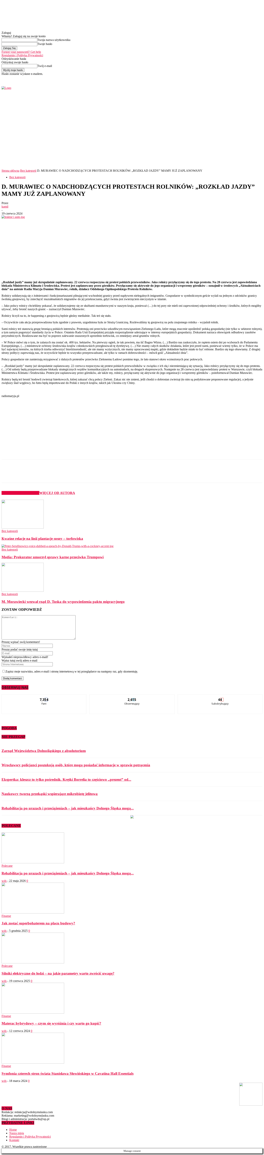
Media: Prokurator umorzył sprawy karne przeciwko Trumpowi (53, 557)
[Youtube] (221, 78)
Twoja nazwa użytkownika (53, 39)
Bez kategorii (28, 170)
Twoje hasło (44, 44)
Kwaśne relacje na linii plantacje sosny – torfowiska (42, 539)
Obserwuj (132, 697)
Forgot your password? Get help (21, 51)
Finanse (6, 916)
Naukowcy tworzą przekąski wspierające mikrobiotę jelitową (50, 794)
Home (13, 1129)
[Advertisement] (63, 248)
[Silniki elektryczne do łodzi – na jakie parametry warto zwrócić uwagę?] (33, 962)
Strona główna (10, 170)
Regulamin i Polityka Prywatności (22, 55)
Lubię (44, 697)
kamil (5, 206)
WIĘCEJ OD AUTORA (57, 493)
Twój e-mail (44, 66)
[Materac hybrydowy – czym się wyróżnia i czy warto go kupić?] (33, 1012)
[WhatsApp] (79, 474)
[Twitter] (217, 78)
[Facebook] (212, 78)
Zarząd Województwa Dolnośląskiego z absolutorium (44, 751)
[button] (253, 158)
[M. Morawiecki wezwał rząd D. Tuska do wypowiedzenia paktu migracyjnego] (23, 590)
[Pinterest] (65, 474)
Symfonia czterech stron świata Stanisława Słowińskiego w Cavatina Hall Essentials (68, 1073)
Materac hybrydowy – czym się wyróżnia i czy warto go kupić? (51, 1023)
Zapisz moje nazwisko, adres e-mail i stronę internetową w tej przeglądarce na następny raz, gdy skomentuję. (71, 671)
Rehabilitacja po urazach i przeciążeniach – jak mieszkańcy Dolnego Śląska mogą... (68, 808)
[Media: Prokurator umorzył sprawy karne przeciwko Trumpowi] (57, 546)
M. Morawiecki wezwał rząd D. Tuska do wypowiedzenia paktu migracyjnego (63, 602)
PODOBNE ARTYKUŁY (20, 493)
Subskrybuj (220, 697)
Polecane (7, 865)
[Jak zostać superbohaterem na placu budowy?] (33, 912)
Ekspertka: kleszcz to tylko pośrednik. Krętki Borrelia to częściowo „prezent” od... (66, 779)
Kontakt (14, 1140)
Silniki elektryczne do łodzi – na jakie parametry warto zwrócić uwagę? (58, 973)
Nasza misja (16, 1133)
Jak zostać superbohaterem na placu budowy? (38, 923)
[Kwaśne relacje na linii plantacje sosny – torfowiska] (23, 527)
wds (4, 880)
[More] (93, 475)
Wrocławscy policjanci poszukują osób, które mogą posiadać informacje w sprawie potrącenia (76, 765)
